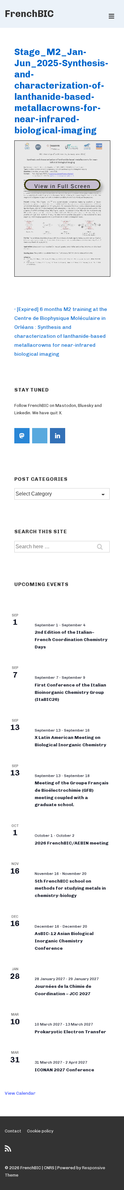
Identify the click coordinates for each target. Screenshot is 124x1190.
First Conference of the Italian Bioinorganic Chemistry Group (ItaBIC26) (70, 692)
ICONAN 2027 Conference (64, 1070)
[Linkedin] (57, 435)
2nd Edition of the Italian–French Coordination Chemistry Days (71, 639)
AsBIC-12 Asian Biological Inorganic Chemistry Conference (64, 941)
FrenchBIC (29, 14)
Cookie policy (40, 1131)
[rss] (9, 1150)
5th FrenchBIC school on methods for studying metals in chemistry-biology (70, 888)
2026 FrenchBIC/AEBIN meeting (71, 843)
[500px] (39, 435)
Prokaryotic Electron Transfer (70, 1032)
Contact (13, 1131)
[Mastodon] (22, 435)
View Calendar (20, 1093)
